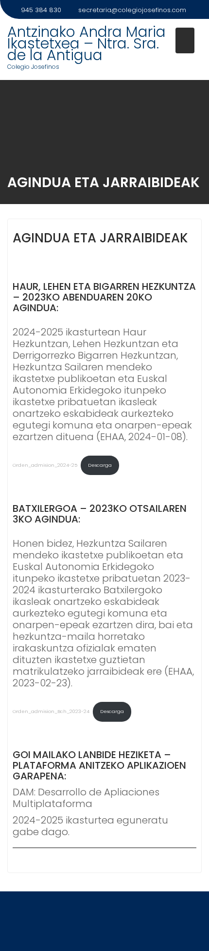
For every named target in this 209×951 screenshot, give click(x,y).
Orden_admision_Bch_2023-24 (51, 711)
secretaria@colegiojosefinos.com (132, 10)
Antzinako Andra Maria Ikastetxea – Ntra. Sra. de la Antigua (86, 43)
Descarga (100, 465)
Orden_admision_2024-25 (45, 465)
